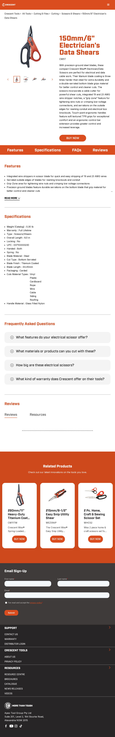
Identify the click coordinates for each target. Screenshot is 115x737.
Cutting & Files (41, 14)
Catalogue (10, 684)
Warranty (10, 639)
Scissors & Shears (71, 14)
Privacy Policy (13, 662)
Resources (38, 414)
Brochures (11, 679)
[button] (7, 79)
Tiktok (21, 726)
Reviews (100, 150)
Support (10, 628)
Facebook (5, 726)
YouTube (11, 726)
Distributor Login (14, 644)
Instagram (16, 726)
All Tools (26, 14)
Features (15, 150)
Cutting (55, 14)
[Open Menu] (108, 4)
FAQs (76, 150)
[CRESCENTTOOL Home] (18, 708)
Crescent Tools (11, 14)
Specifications (48, 150)
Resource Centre (14, 674)
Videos (8, 693)
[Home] (9, 4)
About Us (9, 657)
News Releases (13, 689)
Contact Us (11, 634)
